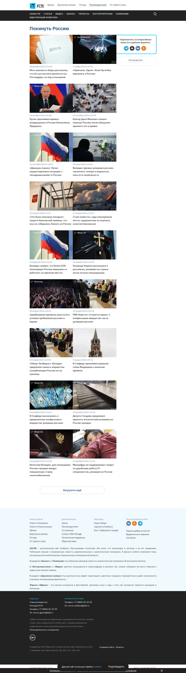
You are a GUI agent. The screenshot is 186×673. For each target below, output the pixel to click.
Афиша (50, 4)
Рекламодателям (98, 4)
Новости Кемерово (39, 523)
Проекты (84, 13)
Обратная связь (69, 541)
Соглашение (68, 530)
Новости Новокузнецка (41, 526)
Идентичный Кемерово (44, 17)
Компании (122, 13)
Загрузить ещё (72, 490)
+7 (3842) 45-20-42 (83, 602)
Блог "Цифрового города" (106, 530)
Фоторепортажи (102, 13)
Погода (82, 4)
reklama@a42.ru (82, 605)
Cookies (97, 666)
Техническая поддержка (73, 537)
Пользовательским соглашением (44, 630)
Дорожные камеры (67, 4)
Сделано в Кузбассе (103, 526)
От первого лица (118, 4)
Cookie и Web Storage (72, 534)
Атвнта (120, 647)
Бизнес (71, 13)
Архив (65, 523)
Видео (59, 13)
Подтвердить (116, 666)
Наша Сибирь (100, 523)
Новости (35, 13)
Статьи (48, 13)
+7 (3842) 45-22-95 (48, 609)
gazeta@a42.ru (46, 612)
